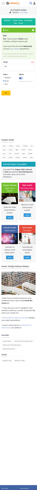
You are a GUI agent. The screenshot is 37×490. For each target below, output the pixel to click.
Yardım (21, 23)
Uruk (10, 153)
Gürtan (11, 150)
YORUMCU (14, 3)
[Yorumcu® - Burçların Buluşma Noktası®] (7, 3)
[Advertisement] (18, 117)
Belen (17, 150)
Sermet (25, 157)
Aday (31, 157)
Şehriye (11, 157)
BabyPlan (16, 12)
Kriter (5, 74)
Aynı (6, 84)
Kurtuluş (16, 153)
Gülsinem (25, 146)
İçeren (6, 81)
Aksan (21, 74)
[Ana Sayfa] (10, 12)
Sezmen (11, 146)
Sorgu (5, 62)
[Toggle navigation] (3, 3)
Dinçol (18, 146)
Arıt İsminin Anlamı (18, 10)
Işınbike (30, 153)
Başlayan (7, 78)
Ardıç (4, 157)
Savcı (4, 153)
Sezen (4, 146)
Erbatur (18, 157)
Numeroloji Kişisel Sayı (9, 349)
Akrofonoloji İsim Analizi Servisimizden (15, 318)
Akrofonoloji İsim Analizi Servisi (23, 341)
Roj (32, 146)
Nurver (30, 150)
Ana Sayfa (4, 488)
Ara (6, 93)
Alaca (4, 150)
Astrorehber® (24, 488)
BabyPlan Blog (7, 360)
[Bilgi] (33, 30)
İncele (10, 218)
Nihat (23, 153)
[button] (31, 3)
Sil (31, 62)
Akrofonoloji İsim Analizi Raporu (12, 345)
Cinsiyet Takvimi (18, 20)
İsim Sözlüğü (28, 20)
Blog (15, 23)
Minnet (23, 150)
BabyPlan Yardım (20, 360)
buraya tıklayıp (14, 49)
